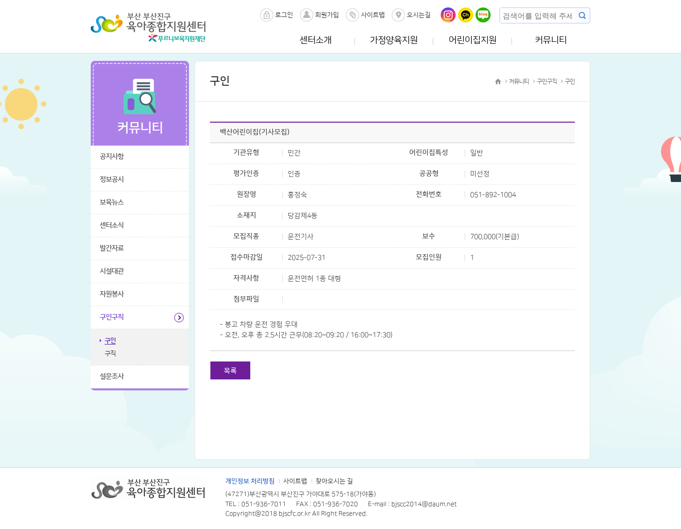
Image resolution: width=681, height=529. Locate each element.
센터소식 (112, 225)
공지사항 (112, 157)
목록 (230, 371)
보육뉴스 (112, 202)
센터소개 (316, 40)
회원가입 (327, 14)
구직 (110, 353)
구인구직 (112, 317)
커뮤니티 (551, 40)
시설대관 (112, 271)
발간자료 (112, 248)
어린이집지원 (473, 40)
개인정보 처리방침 (250, 481)
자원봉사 (112, 294)
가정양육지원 (394, 40)
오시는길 (419, 14)
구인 (110, 340)
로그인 (284, 14)
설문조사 (112, 376)
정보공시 (112, 179)
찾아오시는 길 (334, 481)
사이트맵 (373, 14)
